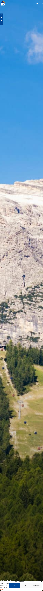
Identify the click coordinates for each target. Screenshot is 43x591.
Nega (25, 585)
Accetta (14, 585)
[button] (41, 581)
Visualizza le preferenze (36, 585)
